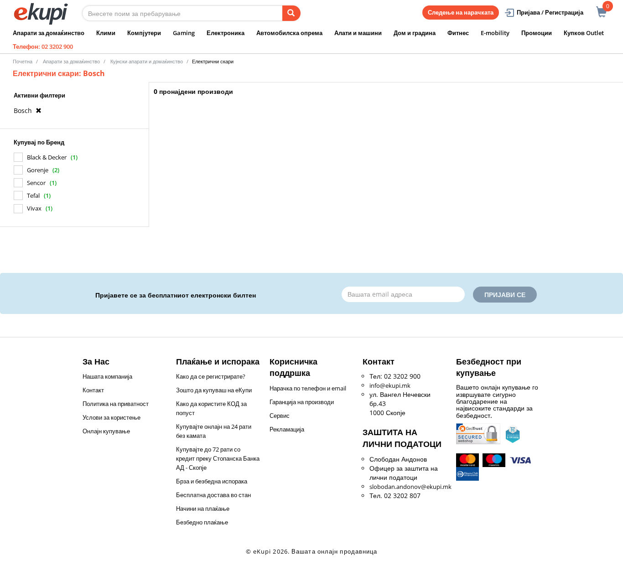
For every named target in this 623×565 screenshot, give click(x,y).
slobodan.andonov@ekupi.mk (410, 487)
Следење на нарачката (460, 12)
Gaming (184, 33)
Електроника (225, 33)
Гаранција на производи (302, 402)
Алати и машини (358, 33)
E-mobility (495, 33)
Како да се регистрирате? (210, 376)
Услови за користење (111, 417)
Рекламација (287, 429)
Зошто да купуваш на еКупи (214, 390)
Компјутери (144, 33)
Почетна (22, 61)
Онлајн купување (106, 431)
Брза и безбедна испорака (211, 481)
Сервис (280, 415)
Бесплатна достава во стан (213, 495)
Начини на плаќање (202, 508)
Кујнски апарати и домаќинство (146, 61)
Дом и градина (415, 33)
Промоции (536, 33)
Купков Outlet (584, 33)
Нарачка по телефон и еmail (308, 388)
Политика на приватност (116, 404)
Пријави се (504, 294)
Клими (105, 33)
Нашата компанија (107, 376)
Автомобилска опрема (289, 33)
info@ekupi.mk (389, 385)
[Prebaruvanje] (291, 13)
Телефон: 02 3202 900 (43, 46)
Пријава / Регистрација (550, 12)
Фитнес (458, 33)
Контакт (93, 390)
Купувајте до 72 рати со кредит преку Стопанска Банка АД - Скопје (218, 458)
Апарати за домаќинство (48, 33)
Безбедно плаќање (202, 522)
